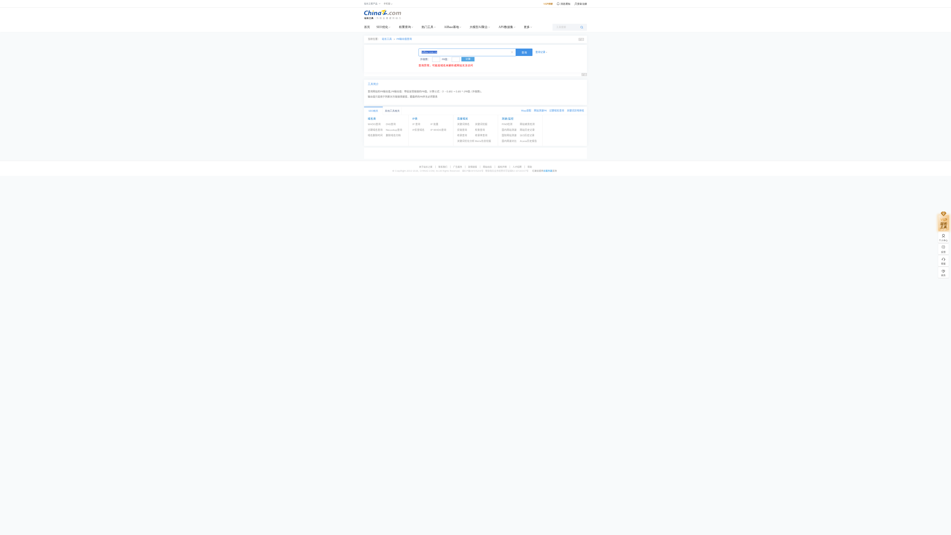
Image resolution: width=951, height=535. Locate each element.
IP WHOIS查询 (438, 130)
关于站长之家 (425, 167)
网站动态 (487, 167)
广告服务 (457, 167)
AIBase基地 (451, 27)
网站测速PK (540, 110)
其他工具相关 (392, 110)
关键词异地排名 (575, 110)
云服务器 (547, 170)
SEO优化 (382, 27)
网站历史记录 (527, 130)
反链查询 (462, 130)
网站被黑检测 (527, 124)
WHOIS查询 (374, 124)
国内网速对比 (509, 141)
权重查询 (405, 27)
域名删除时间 (375, 135)
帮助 (530, 167)
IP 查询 (416, 124)
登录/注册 (582, 3)
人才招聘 (517, 167)
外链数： (425, 59)
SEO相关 (373, 110)
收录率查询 (481, 135)
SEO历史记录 (527, 135)
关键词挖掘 (481, 124)
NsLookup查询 (394, 130)
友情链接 (472, 167)
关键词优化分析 (466, 141)
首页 (367, 27)
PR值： (446, 59)
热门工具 (427, 27)
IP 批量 (434, 124)
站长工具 (387, 39)
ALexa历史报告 (528, 141)
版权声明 (502, 167)
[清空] (513, 52)
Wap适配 (526, 110)
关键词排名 (463, 124)
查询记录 (540, 52)
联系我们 (442, 167)
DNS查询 (391, 124)
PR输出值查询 (404, 39)
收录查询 (462, 135)
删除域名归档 (393, 135)
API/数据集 (506, 27)
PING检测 (507, 124)
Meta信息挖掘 (483, 141)
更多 (527, 27)
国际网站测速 (509, 135)
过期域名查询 (556, 110)
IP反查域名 (418, 130)
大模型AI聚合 (479, 27)
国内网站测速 (509, 130)
